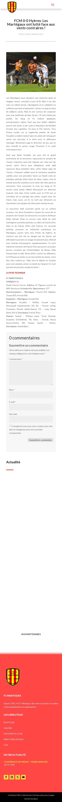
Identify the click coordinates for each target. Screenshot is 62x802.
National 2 (37, 34)
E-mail (12, 402)
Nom (12, 389)
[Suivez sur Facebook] (6, 777)
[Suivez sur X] (17, 777)
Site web (13, 414)
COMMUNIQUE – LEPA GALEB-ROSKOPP (25, 562)
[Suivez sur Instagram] (12, 777)
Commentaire (16, 359)
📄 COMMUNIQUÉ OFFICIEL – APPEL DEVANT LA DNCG (29, 610)
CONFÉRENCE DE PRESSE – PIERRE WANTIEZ (27, 514)
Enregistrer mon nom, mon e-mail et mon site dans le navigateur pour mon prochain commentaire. (30, 429)
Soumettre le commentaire (40, 440)
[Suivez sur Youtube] (23, 777)
